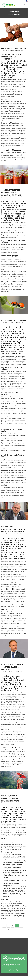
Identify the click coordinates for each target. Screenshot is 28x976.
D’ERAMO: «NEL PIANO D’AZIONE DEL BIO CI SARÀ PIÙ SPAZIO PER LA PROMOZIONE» (13, 529)
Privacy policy (5, 965)
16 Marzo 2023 (6, 50)
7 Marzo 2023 (6, 533)
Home (9, 14)
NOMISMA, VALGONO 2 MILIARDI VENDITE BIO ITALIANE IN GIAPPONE (10, 798)
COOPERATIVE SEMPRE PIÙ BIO (13, 48)
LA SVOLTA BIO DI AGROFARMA (13, 321)
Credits (9, 965)
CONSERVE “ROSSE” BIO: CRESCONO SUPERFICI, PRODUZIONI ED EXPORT (11, 192)
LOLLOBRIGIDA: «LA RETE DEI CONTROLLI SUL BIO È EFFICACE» (12, 667)
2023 (12, 14)
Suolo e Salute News (15, 50)
